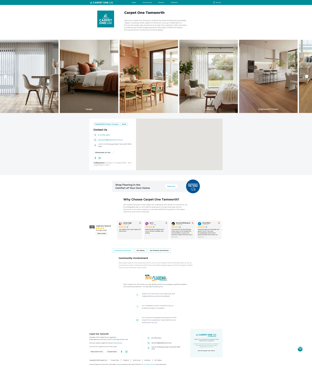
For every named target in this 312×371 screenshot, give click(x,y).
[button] (221, 230)
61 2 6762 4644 (104, 135)
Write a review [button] (101, 233)
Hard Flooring (147, 2)
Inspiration (174, 2)
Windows (161, 2)
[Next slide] (306, 76)
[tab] (122, 250)
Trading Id (126, 360)
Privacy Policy (115, 360)
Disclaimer (147, 360)
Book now (171, 186)
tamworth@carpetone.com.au (110, 140)
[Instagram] (99, 158)
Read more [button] (148, 237)
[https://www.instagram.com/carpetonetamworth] (126, 352)
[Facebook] (95, 158)
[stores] (214, 2)
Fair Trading (157, 360)
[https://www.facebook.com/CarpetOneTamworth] (121, 352)
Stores (218, 2)
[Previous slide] (5, 76)
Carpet (133, 2)
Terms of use (136, 360)
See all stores (117, 343)
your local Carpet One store (148, 364)
